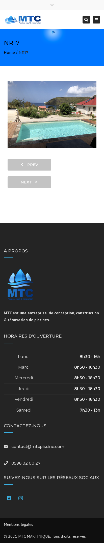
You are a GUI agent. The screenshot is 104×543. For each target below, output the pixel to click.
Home (9, 52)
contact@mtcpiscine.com (37, 446)
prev (31, 164)
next (28, 182)
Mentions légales (18, 524)
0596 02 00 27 (25, 463)
